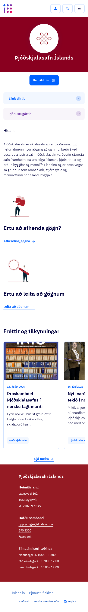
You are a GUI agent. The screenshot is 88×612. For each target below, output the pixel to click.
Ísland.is (18, 593)
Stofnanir (24, 601)
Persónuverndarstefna (46, 601)
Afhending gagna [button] (16, 241)
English (72, 601)
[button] (55, 8)
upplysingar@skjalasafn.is (36, 524)
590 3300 (25, 530)
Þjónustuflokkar (41, 593)
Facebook (25, 537)
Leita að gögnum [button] (16, 306)
